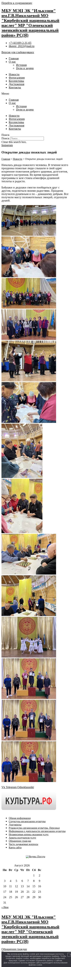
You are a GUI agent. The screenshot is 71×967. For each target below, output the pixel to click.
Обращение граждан (20, 841)
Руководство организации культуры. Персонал (34, 828)
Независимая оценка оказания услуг (29, 834)
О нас (12, 61)
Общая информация (20, 818)
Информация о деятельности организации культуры (37, 831)
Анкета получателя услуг (22, 837)
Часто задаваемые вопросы (23, 844)
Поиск (5, 138)
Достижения (16, 84)
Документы (15, 824)
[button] (35, 93)
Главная (14, 58)
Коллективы (16, 80)
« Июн (5, 907)
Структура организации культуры (27, 821)
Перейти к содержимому (16, 3)
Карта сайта (15, 847)
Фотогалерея (17, 77)
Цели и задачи (25, 68)
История (21, 64)
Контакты (15, 87)
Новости (14, 74)
